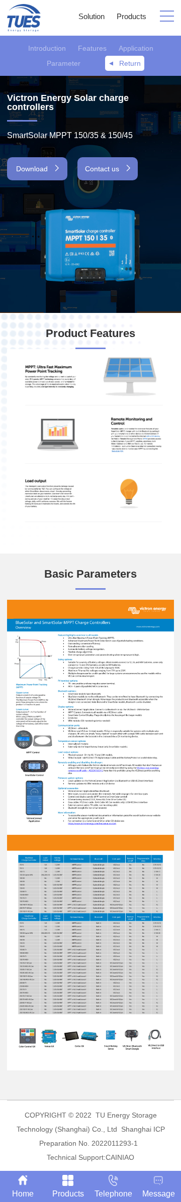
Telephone (113, 1193)
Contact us (103, 169)
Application (136, 48)
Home (23, 1193)
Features (92, 48)
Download (33, 169)
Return (130, 63)
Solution (91, 16)
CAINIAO (120, 1157)
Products (131, 16)
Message (158, 1193)
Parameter (63, 63)
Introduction (47, 48)
